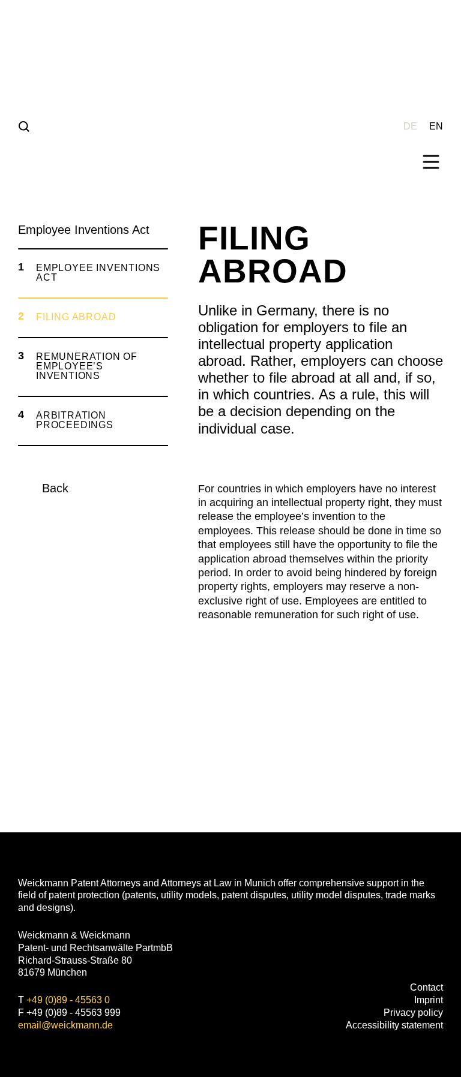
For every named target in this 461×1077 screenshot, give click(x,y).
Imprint (428, 1000)
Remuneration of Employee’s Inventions (86, 366)
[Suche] (24, 126)
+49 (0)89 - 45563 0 (68, 1000)
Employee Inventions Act (98, 272)
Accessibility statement (394, 1025)
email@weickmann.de (65, 1025)
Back (55, 488)
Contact (426, 987)
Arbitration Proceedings (74, 420)
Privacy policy (413, 1012)
